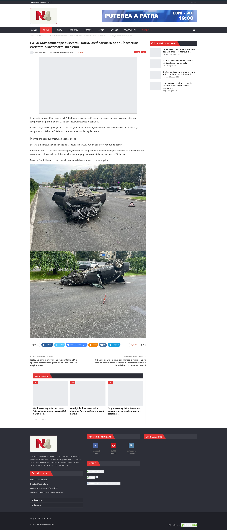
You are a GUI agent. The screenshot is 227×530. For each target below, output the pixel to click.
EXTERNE (88, 30)
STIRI (143, 52)
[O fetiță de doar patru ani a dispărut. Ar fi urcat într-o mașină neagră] (87, 393)
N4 (169, 525)
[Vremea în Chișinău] (95, 471)
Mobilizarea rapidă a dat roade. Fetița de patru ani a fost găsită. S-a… (180, 50)
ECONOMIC (73, 30)
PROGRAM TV (130, 30)
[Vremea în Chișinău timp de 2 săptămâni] (103, 484)
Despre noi (38, 500)
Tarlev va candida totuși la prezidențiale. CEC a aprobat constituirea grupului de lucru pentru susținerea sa (53, 362)
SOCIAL (46, 30)
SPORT (101, 30)
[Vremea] (92, 477)
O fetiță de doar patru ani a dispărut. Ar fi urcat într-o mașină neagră (179, 73)
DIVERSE (114, 30)
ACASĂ (34, 30)
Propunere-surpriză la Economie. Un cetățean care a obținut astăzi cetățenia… (179, 85)
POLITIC (58, 30)
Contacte (37, 505)
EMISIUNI (146, 30)
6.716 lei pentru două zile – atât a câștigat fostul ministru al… (178, 61)
